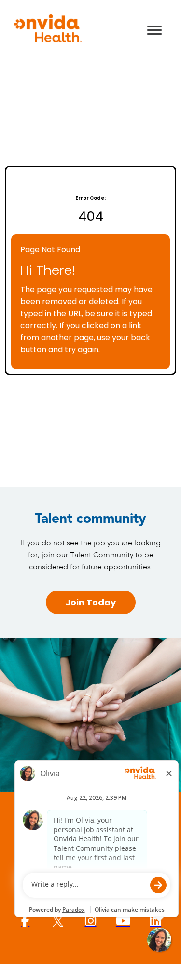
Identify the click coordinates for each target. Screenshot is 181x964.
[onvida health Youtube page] (123, 921)
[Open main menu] (154, 30)
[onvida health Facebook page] (25, 921)
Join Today (90, 602)
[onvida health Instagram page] (90, 921)
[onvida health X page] (58, 921)
